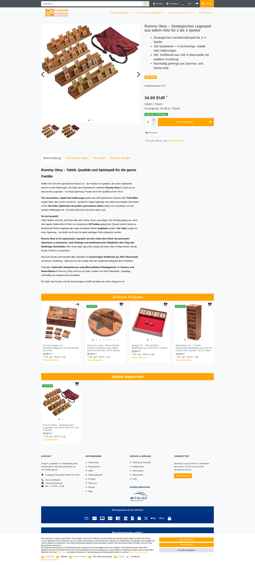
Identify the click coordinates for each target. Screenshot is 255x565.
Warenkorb (138, 475)
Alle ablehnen (186, 545)
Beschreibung (52, 158)
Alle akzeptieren (186, 539)
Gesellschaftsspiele (120, 12)
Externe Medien (80, 557)
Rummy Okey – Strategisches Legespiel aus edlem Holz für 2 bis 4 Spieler (61, 427)
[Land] (183, 3)
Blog (90, 491)
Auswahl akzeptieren (186, 550)
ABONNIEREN (183, 475)
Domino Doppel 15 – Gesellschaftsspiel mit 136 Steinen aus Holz (61, 348)
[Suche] (145, 3)
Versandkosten (176, 140)
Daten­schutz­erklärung (138, 552)
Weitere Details (120, 158)
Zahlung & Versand (142, 462)
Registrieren (138, 466)
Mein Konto (138, 470)
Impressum (93, 462)
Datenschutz (94, 466)
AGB (90, 470)
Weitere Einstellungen (50, 560)
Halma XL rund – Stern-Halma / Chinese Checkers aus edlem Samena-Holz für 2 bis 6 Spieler (103, 348)
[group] (61, 323)
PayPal (122, 557)
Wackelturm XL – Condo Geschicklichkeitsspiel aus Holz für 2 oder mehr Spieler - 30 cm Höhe (194, 348)
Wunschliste (152, 133)
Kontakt (91, 479)
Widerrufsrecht (95, 475)
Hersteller (99, 158)
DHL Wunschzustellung (102, 557)
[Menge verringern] (154, 124)
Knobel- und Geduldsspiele (149, 12)
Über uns (92, 483)
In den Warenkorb (184, 122)
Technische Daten (77, 158)
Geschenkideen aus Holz (180, 12)
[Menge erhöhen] (154, 120)
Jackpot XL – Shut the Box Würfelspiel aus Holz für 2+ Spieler (149, 346)
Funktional (135, 557)
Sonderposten (205, 12)
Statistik (64, 557)
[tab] (52, 158)
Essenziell (50, 557)
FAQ (135, 479)
